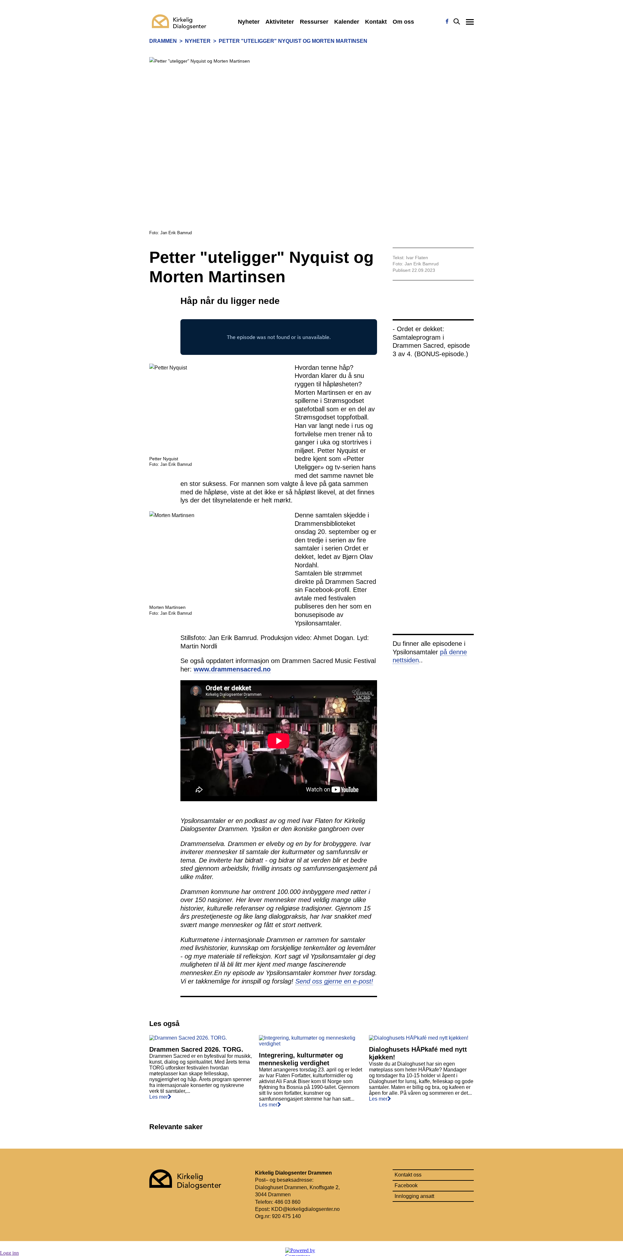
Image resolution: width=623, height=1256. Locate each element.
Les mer (158, 1097)
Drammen (163, 41)
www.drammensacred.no (232, 669)
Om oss (403, 21)
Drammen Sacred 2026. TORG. (196, 1049)
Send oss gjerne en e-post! (334, 981)
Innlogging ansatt (414, 1196)
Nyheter (249, 21)
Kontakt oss (408, 1175)
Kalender (346, 21)
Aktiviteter (279, 21)
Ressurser (314, 21)
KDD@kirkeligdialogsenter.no (305, 1209)
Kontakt (376, 21)
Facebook (406, 1185)
